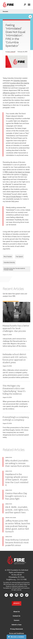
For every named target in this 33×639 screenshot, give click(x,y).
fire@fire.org (11, 579)
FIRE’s (6, 172)
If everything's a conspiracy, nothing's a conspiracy (16, 418)
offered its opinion (9, 93)
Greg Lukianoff (11, 52)
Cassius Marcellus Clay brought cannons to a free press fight (16, 496)
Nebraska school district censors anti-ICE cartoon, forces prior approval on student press (15, 358)
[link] (8, 4)
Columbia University (9, 262)
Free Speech (19, 256)
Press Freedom (8, 256)
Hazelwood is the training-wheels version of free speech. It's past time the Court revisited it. (16, 479)
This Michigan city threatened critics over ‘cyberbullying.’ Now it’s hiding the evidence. (14, 389)
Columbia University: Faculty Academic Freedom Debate (14, 269)
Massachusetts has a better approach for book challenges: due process (16, 328)
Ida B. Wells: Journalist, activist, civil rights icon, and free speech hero (17, 509)
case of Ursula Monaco (13, 196)
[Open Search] (25, 5)
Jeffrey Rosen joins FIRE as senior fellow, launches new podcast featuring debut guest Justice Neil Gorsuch (17, 526)
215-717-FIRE (22, 579)
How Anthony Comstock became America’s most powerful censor (17, 542)
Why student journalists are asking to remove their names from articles (17, 463)
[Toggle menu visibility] (29, 4)
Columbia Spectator (20, 80)
